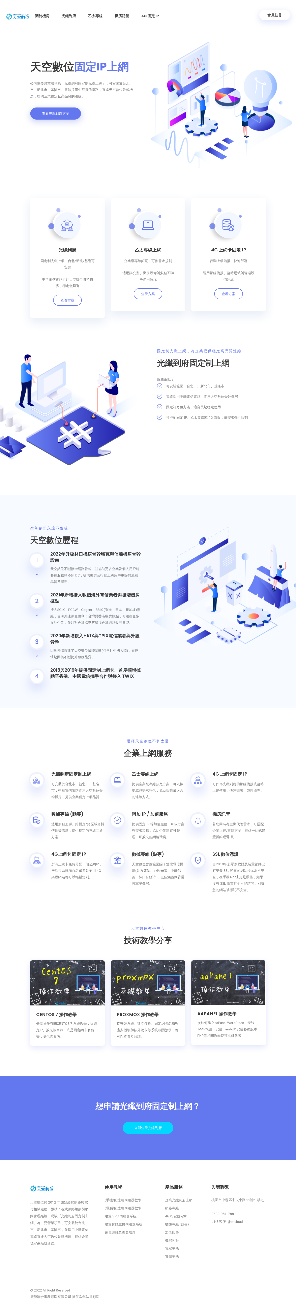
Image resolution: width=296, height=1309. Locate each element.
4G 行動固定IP (176, 1216)
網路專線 (172, 1208)
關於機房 (42, 15)
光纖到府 (69, 15)
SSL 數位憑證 (225, 854)
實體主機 (172, 1256)
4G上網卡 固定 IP (68, 854)
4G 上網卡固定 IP (228, 250)
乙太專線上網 (148, 250)
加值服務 (172, 1232)
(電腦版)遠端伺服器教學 (123, 1208)
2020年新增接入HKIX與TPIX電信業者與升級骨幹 (95, 639)
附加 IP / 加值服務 (150, 814)
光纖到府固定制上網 (71, 774)
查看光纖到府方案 (55, 113)
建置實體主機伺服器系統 (123, 1224)
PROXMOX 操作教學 (138, 1014)
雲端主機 (172, 1248)
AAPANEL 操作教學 (217, 1014)
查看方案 (67, 300)
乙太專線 (95, 15)
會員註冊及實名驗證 (120, 1232)
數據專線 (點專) (67, 814)
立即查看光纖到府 (148, 1127)
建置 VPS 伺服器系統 (121, 1216)
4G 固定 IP (150, 15)
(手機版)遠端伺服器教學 (123, 1200)
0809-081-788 (222, 1214)
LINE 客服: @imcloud (227, 1222)
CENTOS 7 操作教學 (56, 1014)
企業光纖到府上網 (179, 1200)
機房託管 (122, 15)
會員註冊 (274, 15)
